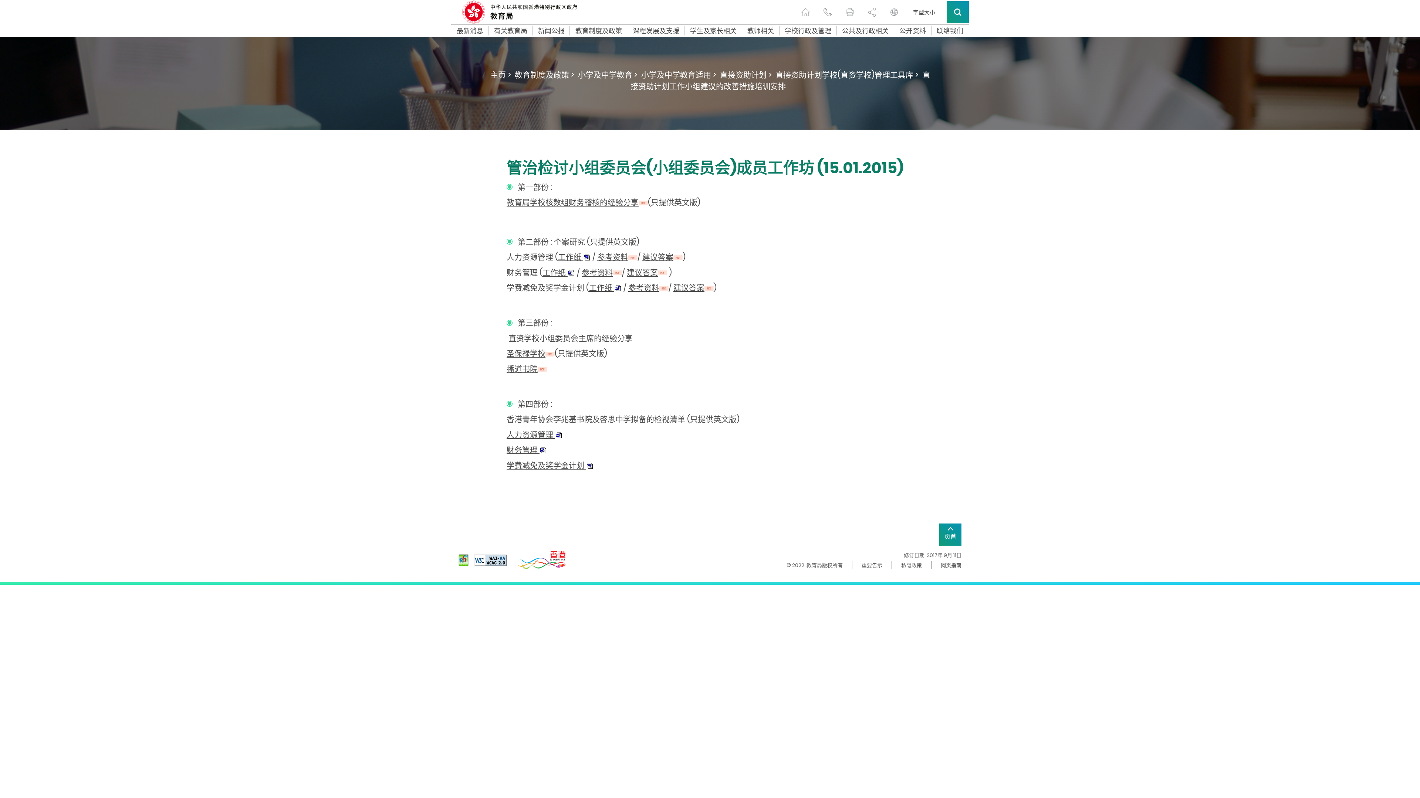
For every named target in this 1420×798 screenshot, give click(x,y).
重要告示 (872, 565)
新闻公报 (551, 31)
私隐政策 (911, 565)
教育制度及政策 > (544, 74)
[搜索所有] (958, 12)
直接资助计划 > (746, 74)
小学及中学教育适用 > (678, 74)
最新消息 (470, 31)
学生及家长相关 (713, 31)
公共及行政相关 (865, 31)
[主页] (805, 12)
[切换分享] (872, 12)
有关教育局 (510, 31)
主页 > (500, 74)
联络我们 (950, 31)
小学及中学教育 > (608, 74)
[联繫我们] (827, 12)
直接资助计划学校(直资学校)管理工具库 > (847, 74)
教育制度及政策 (598, 31)
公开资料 (912, 31)
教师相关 (760, 31)
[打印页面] (850, 12)
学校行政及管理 (808, 31)
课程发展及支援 (656, 31)
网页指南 (951, 565)
